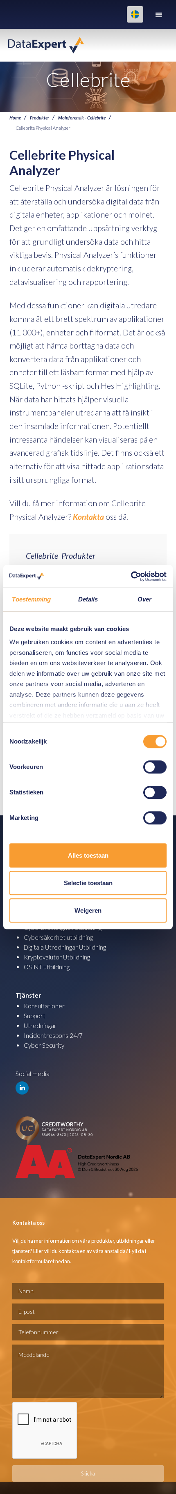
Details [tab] (88, 599)
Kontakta (88, 516)
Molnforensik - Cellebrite (82, 117)
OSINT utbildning (47, 967)
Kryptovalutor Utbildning (57, 957)
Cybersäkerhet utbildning (58, 937)
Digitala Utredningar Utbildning (65, 947)
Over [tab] (144, 599)
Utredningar (40, 1025)
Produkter (39, 117)
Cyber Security (44, 1045)
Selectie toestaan (88, 882)
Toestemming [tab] (31, 599)
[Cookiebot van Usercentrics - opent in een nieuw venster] (131, 576)
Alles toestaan (88, 855)
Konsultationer (44, 1006)
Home (15, 117)
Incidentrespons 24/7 (53, 1035)
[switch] (155, 766)
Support (34, 1015)
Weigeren (88, 910)
